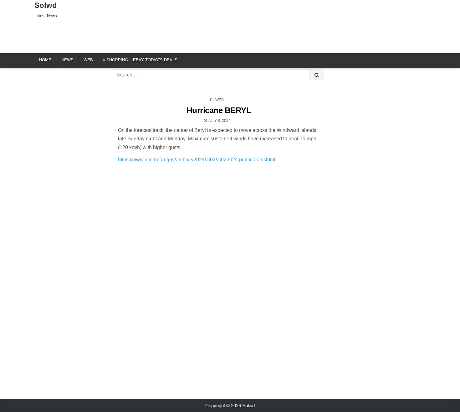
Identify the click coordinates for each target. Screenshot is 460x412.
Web (88, 60)
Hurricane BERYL (219, 110)
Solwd (45, 5)
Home (45, 60)
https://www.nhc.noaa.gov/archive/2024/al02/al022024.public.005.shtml (196, 159)
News (67, 60)
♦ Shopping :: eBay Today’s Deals (140, 60)
